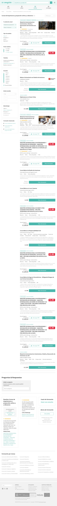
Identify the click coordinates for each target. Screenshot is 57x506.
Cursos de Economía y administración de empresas (26, 462)
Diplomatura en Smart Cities (28, 97)
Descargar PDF (36, 42)
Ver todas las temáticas (19, 489)
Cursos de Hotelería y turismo (27, 465)
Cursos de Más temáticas (44, 457)
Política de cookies (31, 490)
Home (3, 11)
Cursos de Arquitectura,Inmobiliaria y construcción (10, 460)
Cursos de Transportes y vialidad (45, 472)
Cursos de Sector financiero (44, 467)
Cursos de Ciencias (6, 466)
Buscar (51, 3)
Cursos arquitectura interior (10, 123)
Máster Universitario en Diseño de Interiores (32, 77)
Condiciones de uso (32, 488)
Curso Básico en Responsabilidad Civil (30, 230)
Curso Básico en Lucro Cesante (28, 188)
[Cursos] (7, 3)
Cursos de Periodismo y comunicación (43, 464)
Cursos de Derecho (24, 459)
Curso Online (8, 11)
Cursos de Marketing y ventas (27, 473)
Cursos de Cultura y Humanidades (10, 473)
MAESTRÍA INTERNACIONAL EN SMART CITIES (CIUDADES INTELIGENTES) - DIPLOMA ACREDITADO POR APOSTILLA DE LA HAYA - (32, 209)
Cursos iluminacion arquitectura (8, 126)
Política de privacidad (32, 489)
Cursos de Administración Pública (9, 457)
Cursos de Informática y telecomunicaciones (25, 470)
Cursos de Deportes (24, 457)
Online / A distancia (7, 110)
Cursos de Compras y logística (9, 469)
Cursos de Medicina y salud (44, 459)
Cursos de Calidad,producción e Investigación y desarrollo (9, 463)
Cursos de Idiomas (24, 467)
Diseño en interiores (7, 65)
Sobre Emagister (18, 486)
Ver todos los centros (46, 490)
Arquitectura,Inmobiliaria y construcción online (22, 11)
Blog (16, 488)
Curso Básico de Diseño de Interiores (30, 170)
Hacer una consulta (47, 402)
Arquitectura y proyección (8, 63)
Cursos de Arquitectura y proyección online (9, 129)
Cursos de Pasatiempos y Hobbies (46, 461)
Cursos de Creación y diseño (8, 471)
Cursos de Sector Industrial (44, 469)
